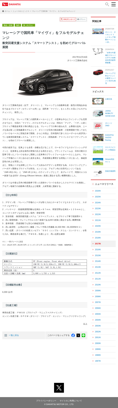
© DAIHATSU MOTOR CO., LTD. (59, 404)
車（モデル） (28, 25)
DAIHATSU (11, 4)
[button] (107, 4)
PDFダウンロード (69, 19)
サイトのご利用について (71, 401)
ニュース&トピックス (21, 11)
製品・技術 (8, 25)
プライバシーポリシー (46, 401)
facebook (73, 335)
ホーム (7, 11)
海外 (18, 25)
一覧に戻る (14, 335)
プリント (83, 19)
